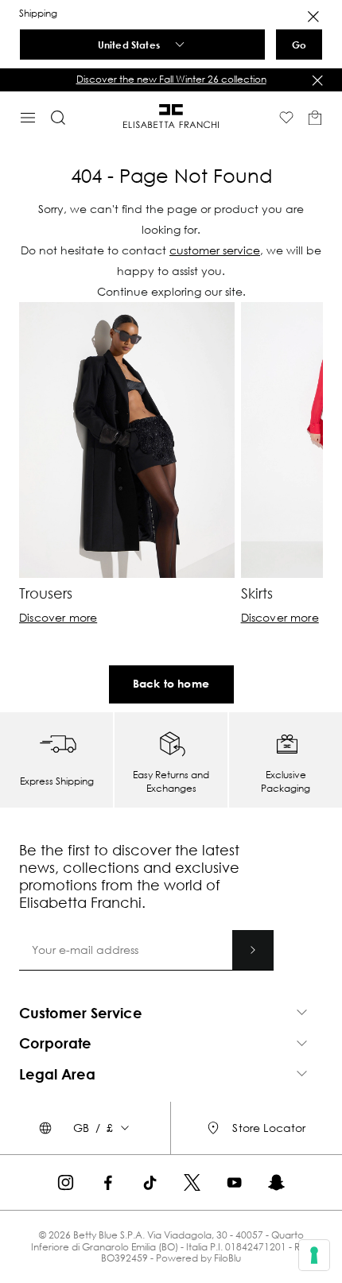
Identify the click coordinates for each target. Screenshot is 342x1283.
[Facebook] (108, 1182)
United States (129, 44)
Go (299, 44)
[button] (171, 79)
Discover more (58, 617)
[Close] (313, 16)
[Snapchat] (276, 1182)
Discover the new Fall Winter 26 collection (171, 79)
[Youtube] (234, 1182)
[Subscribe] (253, 950)
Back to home (171, 683)
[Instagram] (66, 1182)
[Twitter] (192, 1182)
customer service (214, 250)
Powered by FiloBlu (198, 1258)
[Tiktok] (150, 1182)
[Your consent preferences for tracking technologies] (314, 1255)
